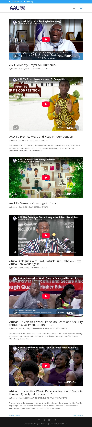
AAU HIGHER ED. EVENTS (40, 328)
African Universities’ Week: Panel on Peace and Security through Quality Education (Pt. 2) (46, 323)
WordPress (62, 424)
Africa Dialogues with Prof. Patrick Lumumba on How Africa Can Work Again (45, 262)
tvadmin (14, 69)
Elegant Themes (41, 424)
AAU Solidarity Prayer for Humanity (32, 65)
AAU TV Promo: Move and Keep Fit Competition (41, 137)
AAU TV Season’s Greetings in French (33, 203)
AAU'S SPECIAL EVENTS (39, 69)
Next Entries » (78, 416)
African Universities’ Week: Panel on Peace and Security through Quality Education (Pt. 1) (46, 392)
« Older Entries (14, 416)
